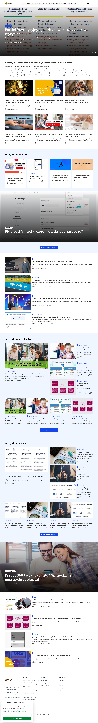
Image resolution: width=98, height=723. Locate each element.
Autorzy (43, 677)
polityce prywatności (22, 711)
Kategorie (62, 677)
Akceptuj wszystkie (17, 718)
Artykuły (25, 677)
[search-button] (88, 3)
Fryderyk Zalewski (45, 685)
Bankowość (39, 3)
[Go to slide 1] (92, 52)
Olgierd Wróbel (8, 42)
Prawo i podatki (62, 3)
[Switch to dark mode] (92, 3)
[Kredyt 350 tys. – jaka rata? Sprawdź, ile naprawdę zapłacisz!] (49, 567)
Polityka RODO (38, 714)
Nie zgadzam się (17, 715)
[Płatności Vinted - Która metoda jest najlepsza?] (49, 216)
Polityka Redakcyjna (47, 714)
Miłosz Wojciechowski (46, 683)
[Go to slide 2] (93, 52)
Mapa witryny (55, 714)
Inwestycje (55, 3)
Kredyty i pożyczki (47, 3)
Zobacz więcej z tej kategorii (48, 247)
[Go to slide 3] (95, 52)
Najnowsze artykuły (31, 3)
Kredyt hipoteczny (72, 3)
